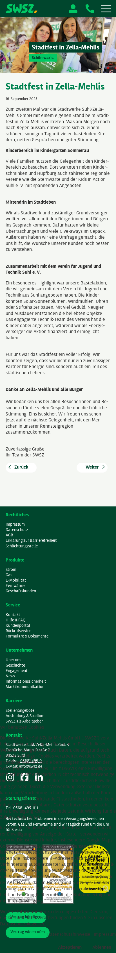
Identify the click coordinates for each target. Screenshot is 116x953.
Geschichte (15, 665)
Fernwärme (15, 585)
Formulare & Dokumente (27, 636)
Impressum (15, 524)
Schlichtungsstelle (22, 546)
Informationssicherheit (26, 681)
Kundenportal (18, 625)
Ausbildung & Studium (25, 715)
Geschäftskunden (21, 591)
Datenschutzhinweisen (23, 923)
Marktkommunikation (25, 686)
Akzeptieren (70, 947)
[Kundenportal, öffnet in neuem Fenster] (73, 8)
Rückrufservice (18, 630)
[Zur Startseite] (21, 8)
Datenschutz (17, 529)
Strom (11, 569)
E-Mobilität (16, 580)
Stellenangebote (20, 710)
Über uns (13, 660)
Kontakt (13, 614)
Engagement (17, 670)
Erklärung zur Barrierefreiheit (31, 540)
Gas (9, 575)
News (10, 676)
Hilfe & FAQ (15, 620)
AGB (9, 535)
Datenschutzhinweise (68, 934)
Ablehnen (101, 947)
